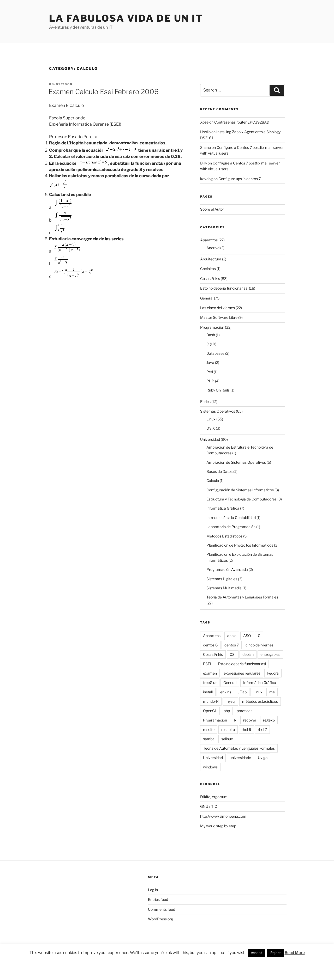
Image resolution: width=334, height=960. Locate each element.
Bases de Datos (219, 471)
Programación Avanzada (227, 569)
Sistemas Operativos (217, 411)
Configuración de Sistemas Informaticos (240, 490)
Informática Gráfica (222, 508)
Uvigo (262, 757)
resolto (208, 729)
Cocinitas (208, 268)
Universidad (210, 439)
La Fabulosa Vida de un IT (126, 18)
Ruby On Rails (218, 390)
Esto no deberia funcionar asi (224, 288)
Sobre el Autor (212, 209)
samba (208, 739)
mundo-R (211, 701)
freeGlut (210, 682)
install (208, 692)
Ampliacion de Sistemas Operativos (236, 462)
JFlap (242, 692)
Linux (211, 419)
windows (210, 767)
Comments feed (161, 909)
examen (210, 673)
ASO (247, 635)
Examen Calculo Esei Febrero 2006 (104, 92)
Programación (212, 327)
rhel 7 (262, 729)
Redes (205, 401)
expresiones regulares (242, 673)
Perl (209, 372)
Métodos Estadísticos (224, 536)
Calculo (212, 480)
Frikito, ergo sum (214, 796)
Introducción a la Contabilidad (231, 517)
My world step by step (218, 826)
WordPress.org (160, 919)
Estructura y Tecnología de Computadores (241, 499)
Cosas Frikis (210, 278)
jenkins (225, 692)
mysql (230, 701)
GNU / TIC (208, 806)
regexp (269, 720)
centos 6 (210, 645)
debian (248, 654)
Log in (153, 890)
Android (212, 248)
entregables (270, 654)
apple (231, 635)
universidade (240, 757)
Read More (295, 952)
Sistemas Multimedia (224, 588)
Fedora (273, 673)
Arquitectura (210, 259)
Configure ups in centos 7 (239, 178)
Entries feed (158, 899)
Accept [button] (256, 953)
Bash (210, 335)
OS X (210, 428)
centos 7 (231, 645)
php (227, 710)
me (272, 692)
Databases (215, 353)
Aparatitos (209, 240)
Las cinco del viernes (217, 307)
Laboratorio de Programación (230, 526)
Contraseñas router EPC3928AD (241, 122)
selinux (227, 739)
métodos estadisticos (260, 701)
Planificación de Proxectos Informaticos (239, 545)
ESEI (207, 664)
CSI (233, 654)
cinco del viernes (259, 645)
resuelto (228, 729)
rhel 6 (246, 729)
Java (210, 362)
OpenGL (210, 710)
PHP (210, 381)
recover (249, 720)
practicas (244, 710)
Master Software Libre (218, 317)
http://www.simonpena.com (223, 816)
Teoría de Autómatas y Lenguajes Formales (242, 597)
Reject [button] (275, 953)
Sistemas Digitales (221, 579)
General (206, 298)
